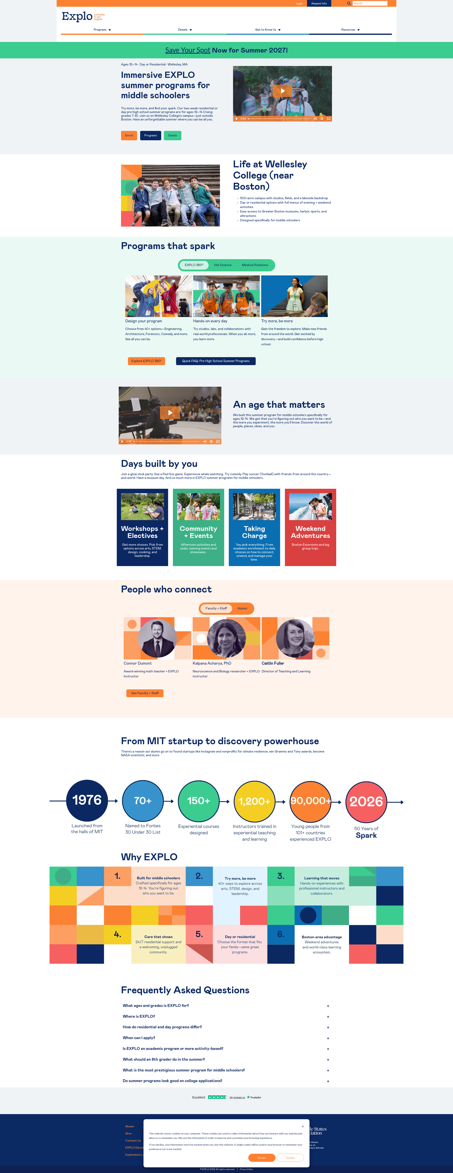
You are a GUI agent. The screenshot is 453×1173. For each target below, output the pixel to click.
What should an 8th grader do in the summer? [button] (164, 1060)
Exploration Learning (139, 1154)
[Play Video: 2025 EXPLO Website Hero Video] (282, 91)
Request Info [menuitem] (319, 3)
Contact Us (133, 1140)
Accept (262, 1157)
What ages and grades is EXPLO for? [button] (156, 1006)
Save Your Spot (187, 50)
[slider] (279, 119)
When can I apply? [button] (139, 1038)
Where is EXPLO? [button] (139, 1017)
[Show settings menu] (322, 119)
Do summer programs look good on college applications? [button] (172, 1081)
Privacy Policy (246, 1169)
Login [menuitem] (299, 3)
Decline (290, 1157)
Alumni (129, 1126)
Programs (150, 135)
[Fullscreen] (328, 119)
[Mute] (315, 119)
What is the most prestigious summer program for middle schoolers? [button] (184, 1070)
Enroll (129, 135)
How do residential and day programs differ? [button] (162, 1027)
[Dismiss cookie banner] (303, 1127)
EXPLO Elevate (135, 1147)
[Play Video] (236, 119)
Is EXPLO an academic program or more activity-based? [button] (173, 1049)
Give (128, 1133)
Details (172, 135)
